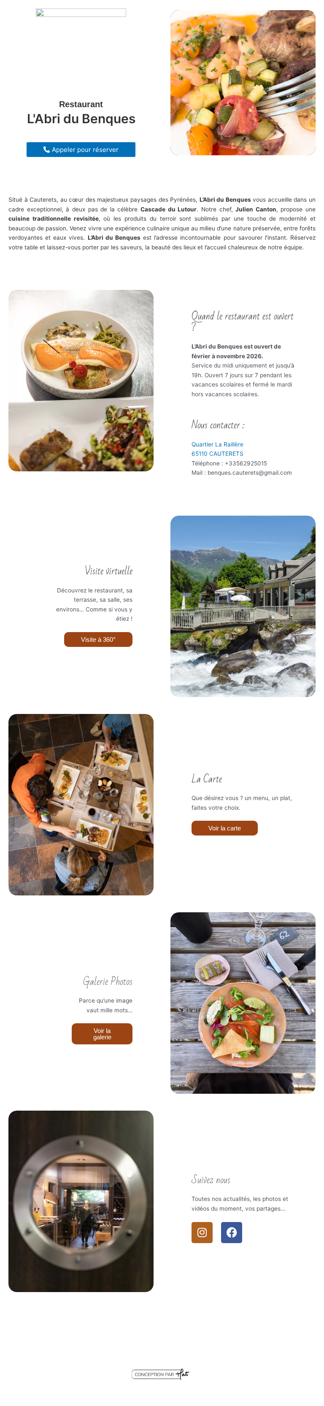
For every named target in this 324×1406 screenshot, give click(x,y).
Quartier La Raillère (217, 444)
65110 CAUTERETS (217, 453)
